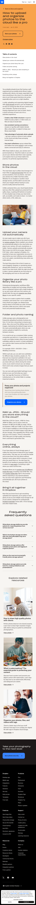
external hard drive (17, 173)
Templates (5, 797)
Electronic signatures (9, 831)
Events (4, 847)
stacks (21, 145)
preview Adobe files (11, 473)
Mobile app (6, 780)
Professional (21, 780)
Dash (19, 788)
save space (14, 464)
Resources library (7, 853)
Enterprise (21, 786)
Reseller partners (7, 864)
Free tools (5, 800)
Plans (19, 802)
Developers (6, 856)
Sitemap (20, 833)
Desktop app (6, 777)
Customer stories (7, 850)
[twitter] (4, 44)
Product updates (22, 805)
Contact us (21, 817)
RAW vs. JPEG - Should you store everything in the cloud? (16, 70)
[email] (12, 44)
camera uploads (10, 242)
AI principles (21, 830)
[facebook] (6, 44)
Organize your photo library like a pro (13, 63)
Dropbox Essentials (9, 501)
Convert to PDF (7, 834)
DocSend (20, 791)
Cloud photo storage (8, 820)
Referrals (5, 861)
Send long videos (7, 817)
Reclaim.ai (21, 797)
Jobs (19, 847)
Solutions (5, 788)
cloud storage (10, 104)
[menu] (34, 2)
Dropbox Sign (22, 794)
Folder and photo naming (10, 66)
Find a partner (7, 870)
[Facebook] (8, 877)
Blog (4, 844)
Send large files (7, 814)
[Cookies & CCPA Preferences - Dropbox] (18, 897)
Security (5, 791)
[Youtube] (13, 877)
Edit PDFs (5, 828)
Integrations (6, 783)
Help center (21, 814)
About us (20, 844)
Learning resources (23, 836)
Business (20, 783)
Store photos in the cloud (10, 57)
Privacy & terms (22, 820)
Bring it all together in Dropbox (11, 77)
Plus (19, 777)
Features (5, 786)
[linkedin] (9, 44)
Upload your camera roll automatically (13, 60)
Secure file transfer (8, 822)
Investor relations (23, 850)
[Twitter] (3, 877)
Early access (6, 794)
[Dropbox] (2, 2)
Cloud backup (7, 825)
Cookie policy (22, 822)
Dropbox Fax (21, 800)
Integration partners (8, 867)
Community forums (8, 858)
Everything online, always (10, 74)
